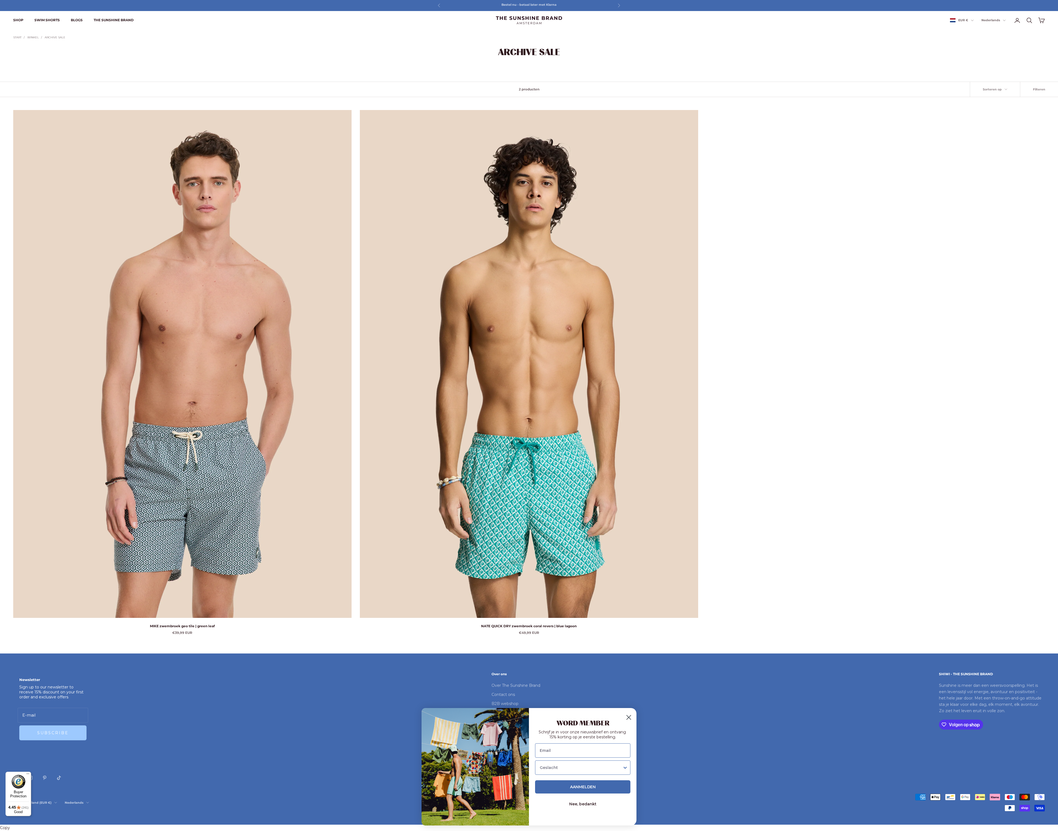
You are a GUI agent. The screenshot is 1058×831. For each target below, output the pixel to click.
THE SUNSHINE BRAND (114, 20)
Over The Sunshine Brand (516, 685)
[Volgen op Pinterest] (44, 778)
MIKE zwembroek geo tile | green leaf (182, 626)
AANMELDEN (583, 786)
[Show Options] (625, 767)
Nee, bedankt (583, 803)
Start (17, 37)
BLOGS (77, 20)
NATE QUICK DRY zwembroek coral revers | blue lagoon (529, 626)
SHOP (18, 20)
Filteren (1039, 89)
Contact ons (503, 694)
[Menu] (28, 775)
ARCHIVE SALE (55, 37)
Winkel (33, 37)
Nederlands (990, 20)
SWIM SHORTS (47, 20)
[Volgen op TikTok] (59, 778)
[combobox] (581, 767)
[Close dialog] (629, 717)
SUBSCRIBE (53, 732)
